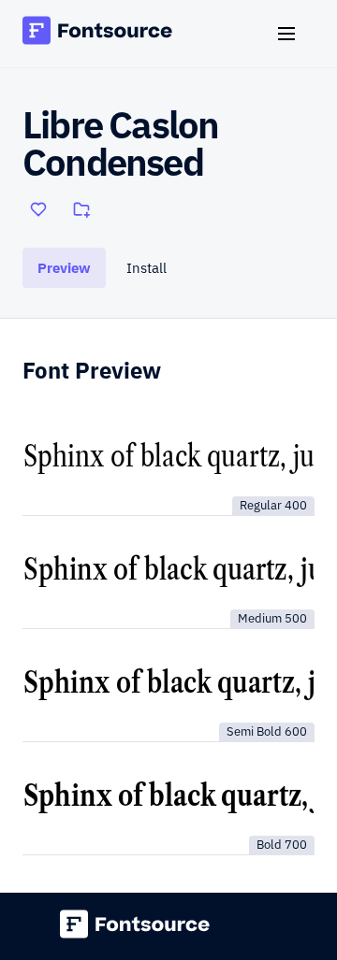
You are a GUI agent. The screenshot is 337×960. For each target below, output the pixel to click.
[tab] (64, 268)
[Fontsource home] (97, 33)
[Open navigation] (294, 33)
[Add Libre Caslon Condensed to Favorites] (38, 209)
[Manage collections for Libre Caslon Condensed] (81, 209)
